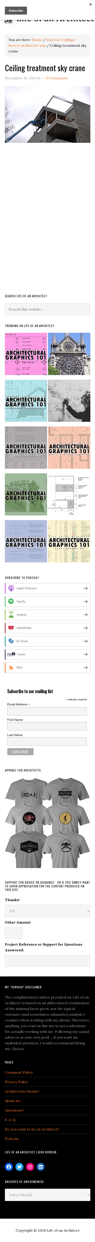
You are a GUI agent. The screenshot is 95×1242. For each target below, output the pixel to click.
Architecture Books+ (22, 1091)
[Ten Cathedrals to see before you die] (69, 356)
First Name (15, 719)
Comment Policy (19, 1072)
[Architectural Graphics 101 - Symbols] (26, 356)
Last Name (15, 735)
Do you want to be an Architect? (32, 1129)
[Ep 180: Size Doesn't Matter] (69, 403)
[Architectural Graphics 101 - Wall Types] (26, 543)
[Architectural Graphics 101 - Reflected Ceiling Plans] (69, 449)
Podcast (12, 1138)
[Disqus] (47, 225)
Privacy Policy (16, 1082)
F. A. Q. (10, 1119)
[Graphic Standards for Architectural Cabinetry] (69, 496)
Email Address (18, 704)
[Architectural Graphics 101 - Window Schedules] (26, 403)
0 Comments (57, 78)
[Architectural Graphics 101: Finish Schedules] (26, 449)
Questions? (14, 1110)
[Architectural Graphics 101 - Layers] (69, 543)
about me (13, 1101)
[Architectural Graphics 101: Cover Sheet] (26, 496)
